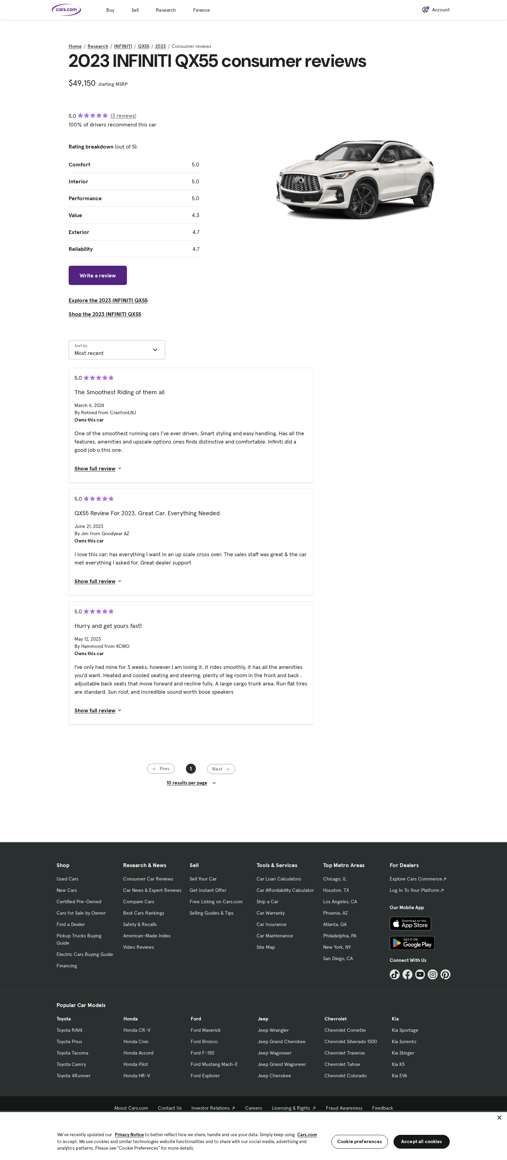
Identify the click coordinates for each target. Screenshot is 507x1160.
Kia (395, 1019)
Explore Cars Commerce (416, 879)
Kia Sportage (405, 1030)
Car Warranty (271, 913)
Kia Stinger (403, 1053)
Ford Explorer (205, 1075)
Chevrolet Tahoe (342, 1064)
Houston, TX (336, 890)
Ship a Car (267, 901)
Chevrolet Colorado (346, 1075)
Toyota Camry (71, 1064)
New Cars (67, 890)
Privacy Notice (129, 1135)
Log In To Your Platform (414, 890)
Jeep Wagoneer (274, 1053)
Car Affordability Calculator (285, 890)
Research (166, 10)
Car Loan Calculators (279, 879)
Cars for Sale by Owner (81, 913)
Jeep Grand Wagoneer (282, 1064)
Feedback (382, 1108)
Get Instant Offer (208, 890)
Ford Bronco (204, 1041)
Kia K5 (398, 1064)
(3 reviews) (123, 115)
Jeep (263, 1019)
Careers (253, 1108)
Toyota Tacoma (72, 1053)
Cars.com (307, 1135)
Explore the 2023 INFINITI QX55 (108, 300)
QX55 (143, 46)
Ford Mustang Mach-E (214, 1064)
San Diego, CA (338, 958)
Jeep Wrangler (273, 1030)
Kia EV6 (399, 1075)
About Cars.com (131, 1108)
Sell (135, 10)
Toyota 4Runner (73, 1075)
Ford (196, 1019)
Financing (67, 966)
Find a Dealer (71, 924)
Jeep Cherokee (274, 1075)
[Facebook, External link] (407, 974)
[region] (253, 1135)
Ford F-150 (202, 1053)
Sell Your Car (203, 879)
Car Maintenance (275, 936)
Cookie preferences (359, 1141)
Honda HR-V (136, 1075)
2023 (160, 46)
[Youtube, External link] (420, 974)
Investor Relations (210, 1108)
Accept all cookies (421, 1141)
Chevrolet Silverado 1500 (351, 1041)
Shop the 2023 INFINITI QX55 (105, 314)
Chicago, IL (335, 879)
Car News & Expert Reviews (152, 890)
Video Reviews (138, 947)
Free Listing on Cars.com (216, 901)
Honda (130, 1019)
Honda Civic (136, 1041)
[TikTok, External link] (395, 974)
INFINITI (123, 46)
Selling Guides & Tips (211, 913)
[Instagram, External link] (433, 974)
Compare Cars (138, 901)
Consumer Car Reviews (148, 879)
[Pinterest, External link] (445, 974)
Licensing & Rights (291, 1108)
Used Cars (67, 879)
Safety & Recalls (140, 924)
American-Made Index (146, 936)
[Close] (499, 1117)
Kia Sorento (404, 1041)
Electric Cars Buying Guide (85, 954)
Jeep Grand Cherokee (282, 1041)
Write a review (98, 275)
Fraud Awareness (344, 1108)
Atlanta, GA (335, 924)
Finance (201, 10)
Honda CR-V (136, 1030)
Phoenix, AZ (335, 913)
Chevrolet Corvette (345, 1030)
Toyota (64, 1019)
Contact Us (170, 1108)
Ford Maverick (206, 1030)
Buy (110, 10)
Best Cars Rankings (143, 913)
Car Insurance (272, 924)
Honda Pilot (135, 1064)
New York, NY (337, 947)
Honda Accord (138, 1053)
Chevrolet (336, 1019)
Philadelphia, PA (339, 936)
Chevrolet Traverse (345, 1053)
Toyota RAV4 (69, 1030)
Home (75, 46)
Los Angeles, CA (340, 901)
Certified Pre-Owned (79, 901)
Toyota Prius (69, 1041)
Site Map (266, 947)
